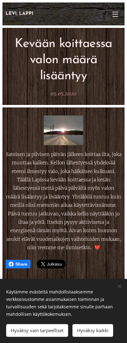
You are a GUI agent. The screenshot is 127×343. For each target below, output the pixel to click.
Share (21, 264)
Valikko (115, 14)
